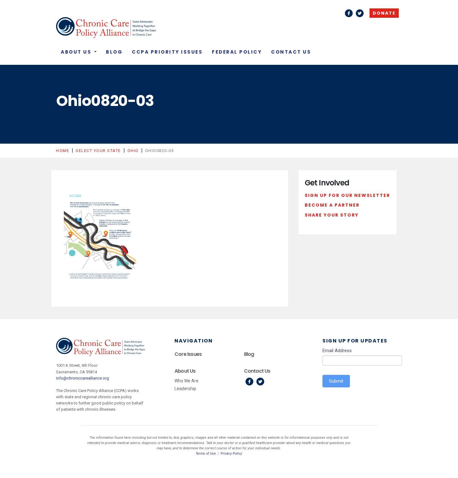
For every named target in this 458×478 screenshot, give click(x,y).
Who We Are (186, 380)
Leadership (185, 388)
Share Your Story (332, 215)
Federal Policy (237, 52)
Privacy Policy (231, 454)
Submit (336, 381)
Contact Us (291, 52)
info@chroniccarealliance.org (82, 378)
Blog (114, 52)
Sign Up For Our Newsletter (347, 195)
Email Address (337, 350)
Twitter (360, 13)
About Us (77, 52)
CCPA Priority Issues (167, 52)
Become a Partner (332, 205)
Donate (384, 13)
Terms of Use (206, 454)
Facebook (349, 13)
